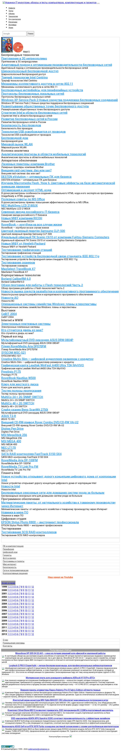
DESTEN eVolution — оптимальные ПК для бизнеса (36, 176)
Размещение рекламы (14, 643)
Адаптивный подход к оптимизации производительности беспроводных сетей (56, 65)
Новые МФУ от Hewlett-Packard (23, 243)
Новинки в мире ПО (14, 512)
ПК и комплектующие (13, 546)
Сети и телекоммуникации (15, 570)
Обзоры (12, 14)
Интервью (12, 25)
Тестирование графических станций (26, 250)
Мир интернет (9, 564)
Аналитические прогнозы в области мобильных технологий (43, 154)
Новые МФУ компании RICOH (21, 218)
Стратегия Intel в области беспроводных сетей (34, 112)
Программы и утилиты (13, 561)
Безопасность (10, 567)
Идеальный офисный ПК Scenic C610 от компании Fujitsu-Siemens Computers (55, 237)
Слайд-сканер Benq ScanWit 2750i (24, 409)
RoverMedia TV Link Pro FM (19, 466)
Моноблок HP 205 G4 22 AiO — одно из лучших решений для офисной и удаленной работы (60, 653)
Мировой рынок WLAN (17, 144)
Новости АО (9, 297)
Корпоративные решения (15, 573)
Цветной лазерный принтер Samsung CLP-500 (33, 231)
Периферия (8, 549)
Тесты (11, 11)
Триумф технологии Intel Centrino (24, 77)
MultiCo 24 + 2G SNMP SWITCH (22, 397)
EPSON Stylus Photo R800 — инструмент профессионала (40, 522)
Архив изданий (8, 583)
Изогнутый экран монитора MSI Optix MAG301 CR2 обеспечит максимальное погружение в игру (60, 700)
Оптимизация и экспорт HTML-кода (26, 190)
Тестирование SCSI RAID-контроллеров (29, 532)
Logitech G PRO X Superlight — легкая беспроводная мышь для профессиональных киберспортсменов (60, 665)
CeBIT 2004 (9, 314)
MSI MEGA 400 (11, 441)
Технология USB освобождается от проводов (33, 131)
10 (26, 586)
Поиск (30, 34)
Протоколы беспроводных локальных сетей (32, 93)
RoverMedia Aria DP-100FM (19, 460)
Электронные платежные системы (26, 324)
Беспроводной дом (14, 138)
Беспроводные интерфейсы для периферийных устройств (42, 90)
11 (29, 586)
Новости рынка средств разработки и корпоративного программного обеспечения (60, 291)
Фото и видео (9, 558)
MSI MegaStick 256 (14, 435)
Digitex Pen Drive (12, 428)
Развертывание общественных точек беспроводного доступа (45, 106)
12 (32, 586)
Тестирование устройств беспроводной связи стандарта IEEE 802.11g (50, 256)
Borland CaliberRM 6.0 (16, 278)
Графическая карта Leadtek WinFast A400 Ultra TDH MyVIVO (42, 365)
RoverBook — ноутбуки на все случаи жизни (31, 224)
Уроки (11, 28)
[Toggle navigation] (98, 3)
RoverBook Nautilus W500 (18, 378)
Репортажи (13, 22)
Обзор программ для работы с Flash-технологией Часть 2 (42, 285)
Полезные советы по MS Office (23, 199)
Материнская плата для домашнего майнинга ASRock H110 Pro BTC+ (60, 678)
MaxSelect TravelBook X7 (18, 269)
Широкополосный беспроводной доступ (29, 71)
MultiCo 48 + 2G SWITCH (17, 403)
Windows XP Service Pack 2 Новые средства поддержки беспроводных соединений (59, 100)
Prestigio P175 (11, 371)
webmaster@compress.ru (38, 749)
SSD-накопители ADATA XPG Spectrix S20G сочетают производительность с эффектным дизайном (60, 718)
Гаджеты (7, 555)
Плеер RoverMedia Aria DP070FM (23, 346)
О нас (5, 640)
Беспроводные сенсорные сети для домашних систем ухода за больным (52, 492)
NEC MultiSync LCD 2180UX (19, 205)
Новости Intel (10, 486)
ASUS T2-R (8, 416)
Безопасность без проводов (21, 125)
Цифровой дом (10, 552)
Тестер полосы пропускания (21, 390)
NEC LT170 (8, 447)
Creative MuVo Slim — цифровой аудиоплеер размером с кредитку (47, 359)
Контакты (7, 646)
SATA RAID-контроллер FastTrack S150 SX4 (31, 454)
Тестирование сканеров (18, 262)
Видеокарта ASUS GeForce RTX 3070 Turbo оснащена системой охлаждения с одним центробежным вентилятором (60, 726)
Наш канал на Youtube (60, 577)
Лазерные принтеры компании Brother (28, 164)
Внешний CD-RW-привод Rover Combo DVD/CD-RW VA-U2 (39, 422)
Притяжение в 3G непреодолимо (24, 58)
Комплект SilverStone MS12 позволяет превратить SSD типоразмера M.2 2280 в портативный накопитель (60, 710)
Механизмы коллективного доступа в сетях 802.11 (37, 84)
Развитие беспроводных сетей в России (29, 119)
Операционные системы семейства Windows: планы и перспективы (49, 304)
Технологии (13, 16)
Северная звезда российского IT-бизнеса (30, 212)
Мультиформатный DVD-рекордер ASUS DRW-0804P (37, 340)
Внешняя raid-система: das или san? (26, 170)
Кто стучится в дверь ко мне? (22, 330)
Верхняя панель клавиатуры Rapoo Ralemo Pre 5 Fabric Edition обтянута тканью (60, 690)
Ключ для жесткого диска (19, 384)
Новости (12, 8)
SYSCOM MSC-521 (13, 352)
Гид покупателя (15, 19)
